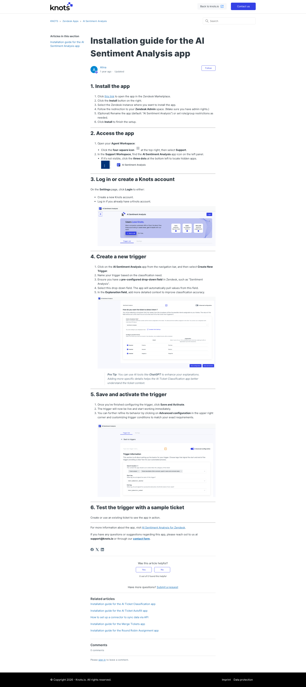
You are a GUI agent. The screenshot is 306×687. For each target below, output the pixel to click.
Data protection (243, 679)
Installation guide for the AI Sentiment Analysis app (67, 44)
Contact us (243, 6)
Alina (103, 67)
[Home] (61, 6)
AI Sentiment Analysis (95, 21)
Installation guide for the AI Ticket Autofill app (119, 610)
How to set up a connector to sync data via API (119, 617)
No (162, 569)
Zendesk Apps (70, 21)
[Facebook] (92, 549)
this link (109, 96)
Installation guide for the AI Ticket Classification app (122, 604)
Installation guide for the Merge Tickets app (117, 624)
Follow (208, 68)
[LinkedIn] (102, 549)
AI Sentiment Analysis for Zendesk (163, 527)
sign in (102, 659)
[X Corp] (97, 549)
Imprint (226, 679)
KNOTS (54, 21)
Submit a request (167, 587)
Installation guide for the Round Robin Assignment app (124, 630)
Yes (144, 569)
